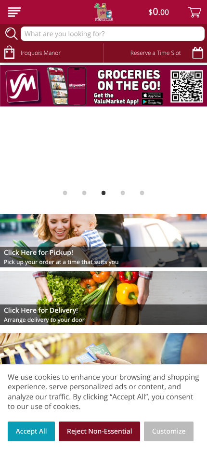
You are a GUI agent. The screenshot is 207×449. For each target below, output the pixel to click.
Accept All (31, 431)
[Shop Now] (14, 12)
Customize (169, 431)
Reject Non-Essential (99, 431)
